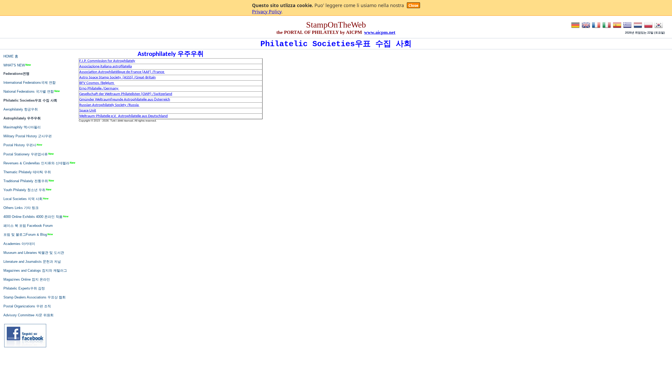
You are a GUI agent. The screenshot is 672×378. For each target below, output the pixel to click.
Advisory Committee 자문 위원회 (28, 315)
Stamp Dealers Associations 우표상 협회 (34, 297)
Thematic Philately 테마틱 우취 (27, 172)
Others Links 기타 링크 (21, 208)
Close (413, 5)
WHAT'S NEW (14, 65)
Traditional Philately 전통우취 (25, 181)
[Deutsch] (575, 28)
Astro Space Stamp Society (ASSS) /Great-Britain (117, 78)
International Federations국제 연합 (29, 83)
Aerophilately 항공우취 (20, 109)
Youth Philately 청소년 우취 (24, 190)
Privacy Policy (266, 11)
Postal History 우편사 (19, 145)
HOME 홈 (10, 56)
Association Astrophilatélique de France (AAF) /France (122, 72)
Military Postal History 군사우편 (27, 136)
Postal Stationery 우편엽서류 (25, 154)
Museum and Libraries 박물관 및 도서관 (33, 253)
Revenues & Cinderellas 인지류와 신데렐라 (36, 163)
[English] (586, 28)
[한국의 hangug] (658, 28)
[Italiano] (606, 28)
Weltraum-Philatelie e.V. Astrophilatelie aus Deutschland (123, 116)
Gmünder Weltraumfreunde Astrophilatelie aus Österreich (124, 100)
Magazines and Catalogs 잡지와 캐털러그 (35, 270)
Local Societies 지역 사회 (23, 199)
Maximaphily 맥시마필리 (22, 127)
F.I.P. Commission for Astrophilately (107, 61)
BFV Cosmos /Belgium (97, 83)
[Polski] (648, 28)
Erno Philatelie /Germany (99, 89)
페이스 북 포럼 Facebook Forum (28, 226)
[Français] (596, 28)
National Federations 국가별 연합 (28, 91)
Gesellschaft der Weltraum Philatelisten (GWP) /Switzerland (125, 94)
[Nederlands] (638, 28)
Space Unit (87, 111)
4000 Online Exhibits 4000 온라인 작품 (32, 217)
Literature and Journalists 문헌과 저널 (32, 262)
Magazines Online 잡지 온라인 (26, 279)
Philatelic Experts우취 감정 (24, 288)
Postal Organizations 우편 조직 (27, 306)
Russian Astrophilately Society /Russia (109, 105)
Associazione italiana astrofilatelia (105, 67)
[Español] (617, 28)
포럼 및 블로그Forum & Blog (25, 235)
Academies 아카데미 (19, 244)
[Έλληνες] (627, 28)
